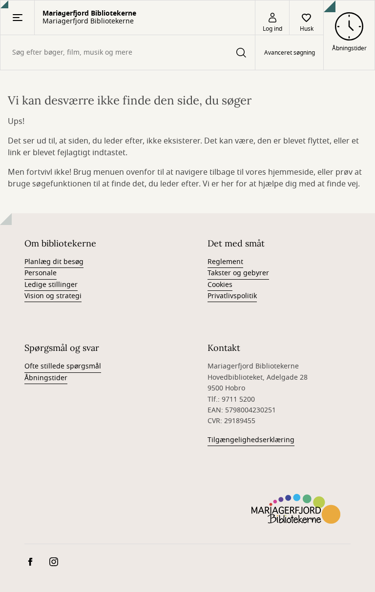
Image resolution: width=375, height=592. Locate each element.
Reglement (225, 262)
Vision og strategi (53, 296)
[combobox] (127, 52)
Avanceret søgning (289, 52)
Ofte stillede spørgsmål (62, 366)
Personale (40, 273)
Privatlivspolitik (232, 296)
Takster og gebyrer (238, 273)
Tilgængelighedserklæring (251, 440)
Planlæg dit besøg (53, 262)
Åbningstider (45, 378)
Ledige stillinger (51, 285)
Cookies (220, 285)
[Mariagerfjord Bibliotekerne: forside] (296, 508)
